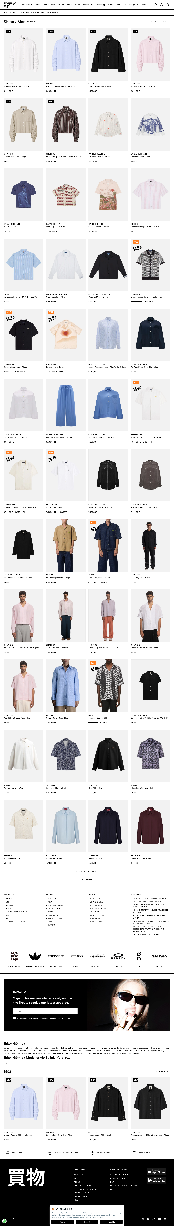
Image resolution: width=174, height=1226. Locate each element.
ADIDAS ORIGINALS (55, 905)
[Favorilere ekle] (40, 31)
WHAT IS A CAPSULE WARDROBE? (146, 935)
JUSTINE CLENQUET (56, 918)
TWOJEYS (51, 925)
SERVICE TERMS (81, 1193)
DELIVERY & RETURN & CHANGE (124, 1185)
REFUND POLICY (81, 1196)
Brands (37, 5)
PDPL (112, 1182)
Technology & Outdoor (104, 5)
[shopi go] (10, 5)
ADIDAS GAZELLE (97, 912)
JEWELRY (9, 915)
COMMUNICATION (82, 1185)
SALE (8, 918)
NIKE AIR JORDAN (97, 922)
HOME (8, 909)
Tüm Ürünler (160, 1072)
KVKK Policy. (65, 1018)
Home (77, 5)
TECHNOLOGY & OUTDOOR (16, 912)
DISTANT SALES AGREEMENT (87, 1189)
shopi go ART (134, 5)
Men (53, 5)
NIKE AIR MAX (95, 899)
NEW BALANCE (54, 909)
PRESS (77, 1182)
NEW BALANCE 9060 (98, 909)
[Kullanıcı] (161, 5)
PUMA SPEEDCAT (97, 915)
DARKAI (51, 922)
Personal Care (88, 5)
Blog (76, 1200)
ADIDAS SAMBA (96, 902)
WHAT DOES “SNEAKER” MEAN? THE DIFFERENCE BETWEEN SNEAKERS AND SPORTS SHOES (148, 929)
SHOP (76, 1178)
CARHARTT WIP (54, 915)
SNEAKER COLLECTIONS (15, 922)
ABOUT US (78, 1175)
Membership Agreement (48, 1018)
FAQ (112, 1189)
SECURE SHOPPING (119, 1175)
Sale (124, 5)
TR (9, 1219)
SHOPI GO (52, 899)
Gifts (118, 5)
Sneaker (61, 5)
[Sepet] (167, 5)
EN (13, 1219)
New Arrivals (27, 5)
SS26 (144, 5)
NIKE (50, 902)
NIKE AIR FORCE (96, 918)
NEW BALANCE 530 (97, 905)
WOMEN (9, 899)
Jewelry (69, 5)
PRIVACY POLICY (117, 1178)
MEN (8, 902)
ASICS (50, 912)
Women (46, 5)
